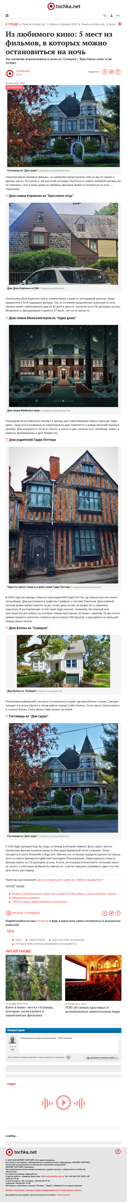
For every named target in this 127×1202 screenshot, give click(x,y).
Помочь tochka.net (34, 24)
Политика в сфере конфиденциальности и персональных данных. (53, 1190)
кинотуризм (37, 940)
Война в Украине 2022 (63, 24)
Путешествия (14, 87)
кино (18, 940)
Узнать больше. (63, 1195)
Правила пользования (15, 1190)
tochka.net (23, 71)
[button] (111, 15)
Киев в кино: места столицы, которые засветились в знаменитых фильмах (29, 1011)
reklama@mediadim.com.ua (52, 1176)
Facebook (42, 921)
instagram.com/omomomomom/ (87, 587)
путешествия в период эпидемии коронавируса (46, 944)
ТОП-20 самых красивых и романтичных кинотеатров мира (92, 1009)
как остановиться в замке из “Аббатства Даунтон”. (70, 879)
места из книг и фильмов (68, 940)
